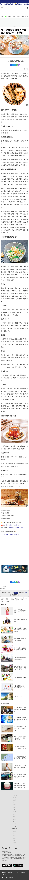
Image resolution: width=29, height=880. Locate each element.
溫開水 (12, 599)
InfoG (14, 809)
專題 (14, 814)
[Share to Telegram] (15, 65)
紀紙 (14, 831)
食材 (7, 598)
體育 (14, 833)
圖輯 (14, 840)
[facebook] (6, 848)
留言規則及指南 (2, 588)
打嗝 (17, 599)
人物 (14, 819)
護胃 (12, 598)
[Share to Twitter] (13, 65)
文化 (14, 826)
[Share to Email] (19, 65)
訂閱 (26, 592)
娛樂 (14, 838)
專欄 (14, 812)
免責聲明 (16, 872)
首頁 (2, 16)
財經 (14, 807)
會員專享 (8, 16)
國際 (14, 804)
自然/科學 (14, 828)
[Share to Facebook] (11, 65)
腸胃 (26, 598)
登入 (16, 592)
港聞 (22, 16)
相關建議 (4, 872)
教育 (14, 835)
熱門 (18, 16)
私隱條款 (23, 872)
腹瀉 (21, 598)
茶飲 (16, 598)
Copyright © (5, 874)
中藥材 (7, 601)
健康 (14, 823)
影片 (14, 797)
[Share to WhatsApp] (17, 65)
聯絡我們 (10, 872)
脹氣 (2, 599)
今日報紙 (14, 795)
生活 (14, 821)
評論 (14, 816)
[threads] (9, 848)
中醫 (2, 601)
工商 (14, 842)
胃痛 (7, 599)
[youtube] (16, 848)
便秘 (22, 599)
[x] (12, 848)
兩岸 (26, 16)
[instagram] (3, 848)
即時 (14, 16)
